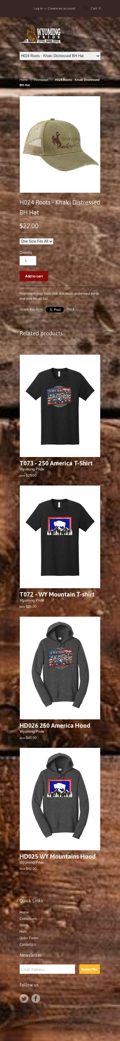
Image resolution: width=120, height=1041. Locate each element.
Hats (23, 932)
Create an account (61, 8)
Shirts (24, 925)
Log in (38, 8)
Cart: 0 (95, 8)
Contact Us (28, 944)
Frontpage (41, 79)
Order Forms (29, 938)
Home (24, 912)
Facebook (35, 998)
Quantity (26, 253)
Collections (28, 919)
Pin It (70, 309)
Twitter (24, 998)
